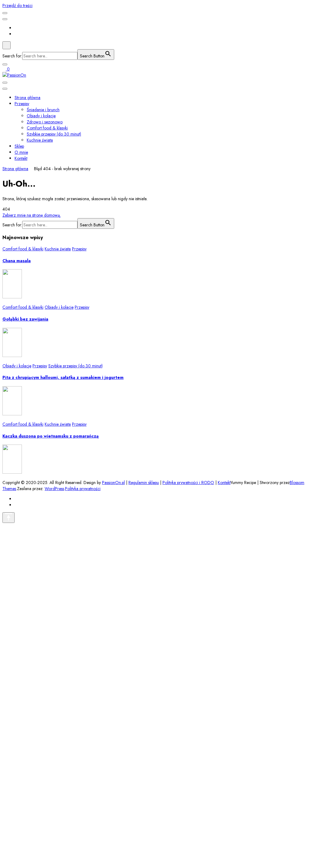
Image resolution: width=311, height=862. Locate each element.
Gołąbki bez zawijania (25, 319)
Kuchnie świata (40, 140)
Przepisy (22, 104)
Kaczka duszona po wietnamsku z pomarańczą (50, 436)
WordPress (54, 489)
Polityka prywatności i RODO (188, 482)
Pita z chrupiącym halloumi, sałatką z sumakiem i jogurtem (63, 377)
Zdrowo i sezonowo (45, 122)
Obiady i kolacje (41, 116)
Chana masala (16, 261)
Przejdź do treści (17, 5)
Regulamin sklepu (143, 482)
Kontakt (21, 158)
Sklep (19, 146)
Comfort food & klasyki (47, 128)
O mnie (21, 152)
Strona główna (27, 97)
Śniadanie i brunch (43, 110)
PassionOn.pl (113, 482)
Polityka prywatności (83, 489)
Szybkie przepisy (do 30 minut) (54, 134)
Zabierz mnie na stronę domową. (31, 215)
